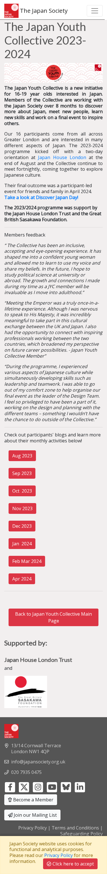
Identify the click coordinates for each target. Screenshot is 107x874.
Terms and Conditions (75, 828)
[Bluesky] (66, 787)
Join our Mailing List (35, 815)
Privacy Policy (32, 828)
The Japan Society (43, 10)
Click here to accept (72, 864)
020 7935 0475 (26, 772)
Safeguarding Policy (81, 834)
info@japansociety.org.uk (38, 762)
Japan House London (62, 157)
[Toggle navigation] (95, 10)
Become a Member (32, 800)
